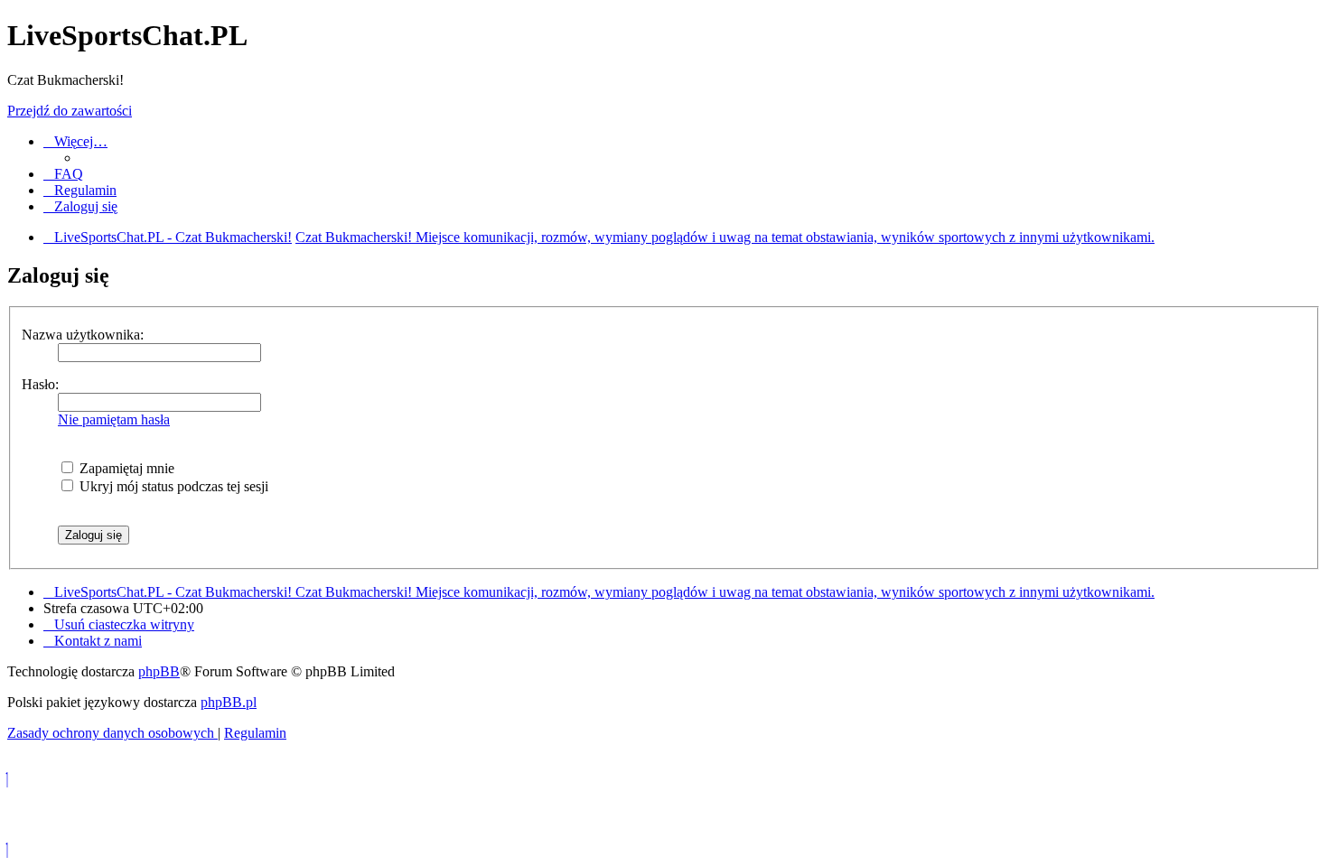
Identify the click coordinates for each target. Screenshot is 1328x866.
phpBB (159, 671)
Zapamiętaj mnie (125, 468)
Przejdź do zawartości (69, 110)
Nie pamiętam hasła (114, 419)
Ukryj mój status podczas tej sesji (172, 486)
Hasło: (40, 384)
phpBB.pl (229, 702)
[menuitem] (63, 174)
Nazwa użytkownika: (83, 334)
